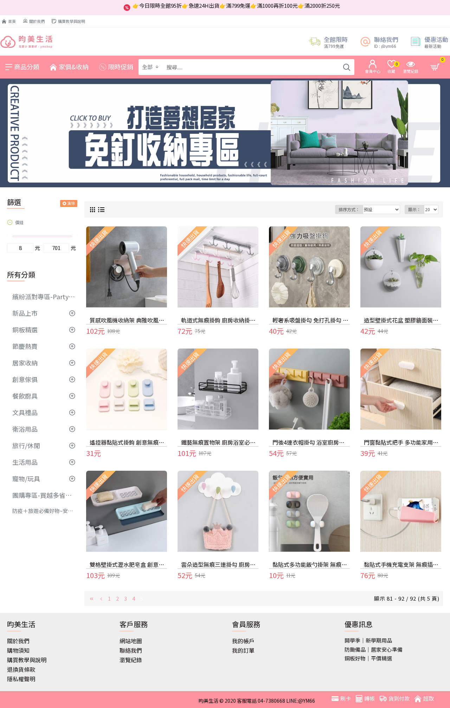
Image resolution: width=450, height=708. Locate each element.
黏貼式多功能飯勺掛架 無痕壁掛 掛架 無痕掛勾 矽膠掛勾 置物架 (311, 564)
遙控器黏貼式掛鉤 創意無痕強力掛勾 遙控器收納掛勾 (128, 442)
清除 (71, 203)
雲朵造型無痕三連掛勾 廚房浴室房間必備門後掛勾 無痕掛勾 (219, 564)
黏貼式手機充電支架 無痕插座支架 (402, 564)
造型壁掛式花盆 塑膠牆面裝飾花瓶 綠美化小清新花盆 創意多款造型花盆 (402, 320)
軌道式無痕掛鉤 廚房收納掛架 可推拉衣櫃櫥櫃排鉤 (219, 320)
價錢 (19, 222)
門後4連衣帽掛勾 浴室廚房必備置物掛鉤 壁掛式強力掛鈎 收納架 (311, 442)
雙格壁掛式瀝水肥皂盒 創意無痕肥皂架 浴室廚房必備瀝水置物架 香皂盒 (128, 564)
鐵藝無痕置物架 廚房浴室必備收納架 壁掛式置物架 (219, 442)
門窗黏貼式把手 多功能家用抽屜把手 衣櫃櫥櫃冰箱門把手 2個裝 (402, 442)
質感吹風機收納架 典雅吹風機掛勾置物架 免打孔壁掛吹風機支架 (128, 320)
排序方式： (349, 209)
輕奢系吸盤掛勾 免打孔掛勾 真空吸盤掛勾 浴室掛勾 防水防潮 (311, 320)
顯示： (414, 209)
